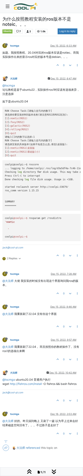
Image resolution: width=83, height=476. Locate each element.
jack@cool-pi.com (13, 247)
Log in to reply (67, 31)
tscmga (14, 45)
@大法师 (7, 280)
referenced (33, 447)
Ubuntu (7, 31)
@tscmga (8, 85)
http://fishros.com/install (26, 383)
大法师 (13, 78)
